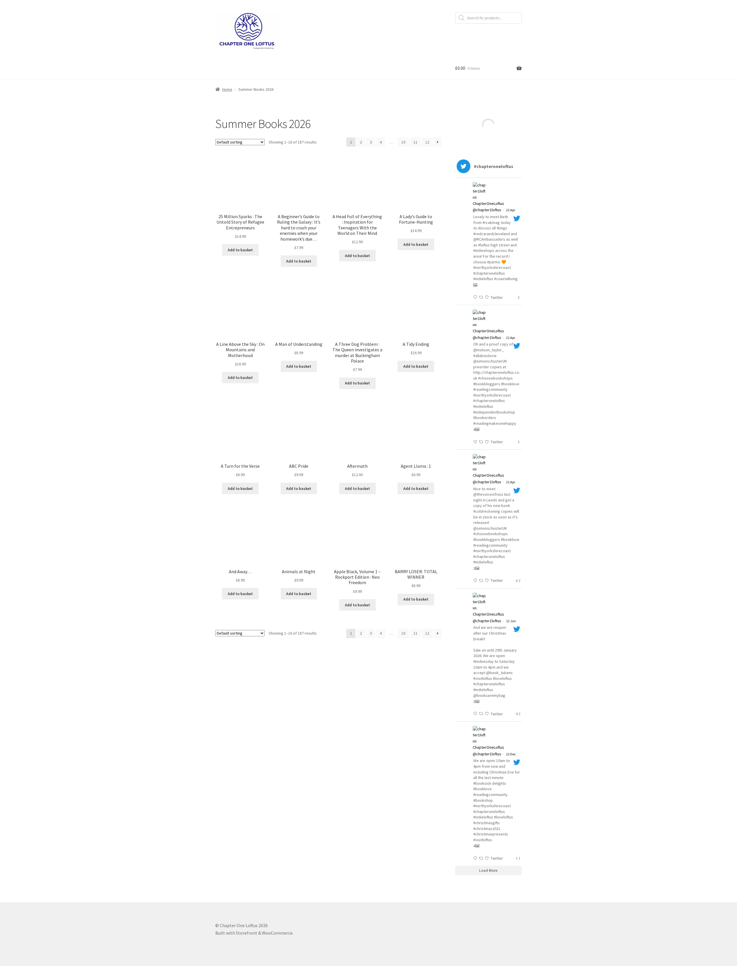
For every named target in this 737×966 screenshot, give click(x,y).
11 (415, 142)
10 (403, 142)
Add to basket (240, 249)
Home (227, 89)
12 (427, 142)
